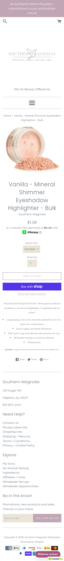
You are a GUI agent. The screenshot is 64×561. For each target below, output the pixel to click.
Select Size (31, 243)
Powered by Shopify (32, 542)
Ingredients (11, 472)
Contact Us (10, 423)
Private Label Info (15, 427)
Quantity (32, 257)
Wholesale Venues (16, 481)
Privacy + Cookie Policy (19, 445)
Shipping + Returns (16, 436)
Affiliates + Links (14, 477)
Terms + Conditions (16, 441)
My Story (9, 463)
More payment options (32, 293)
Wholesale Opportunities (20, 486)
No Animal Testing (16, 468)
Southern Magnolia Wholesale (42, 537)
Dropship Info (12, 432)
